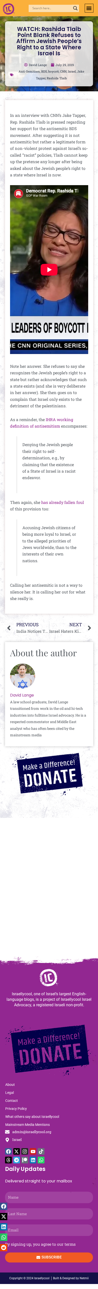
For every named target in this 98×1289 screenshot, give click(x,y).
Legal (9, 1093)
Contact (11, 1101)
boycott (53, 71)
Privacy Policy (16, 1109)
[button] (89, 8)
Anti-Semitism (29, 71)
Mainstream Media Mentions (27, 1125)
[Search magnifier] (75, 8)
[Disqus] (49, 889)
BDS (44, 71)
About (10, 1085)
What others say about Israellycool (32, 1117)
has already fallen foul (62, 502)
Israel (72, 71)
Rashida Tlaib (57, 78)
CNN (63, 71)
